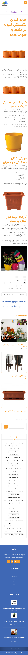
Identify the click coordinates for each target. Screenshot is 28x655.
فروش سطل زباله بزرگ (19, 500)
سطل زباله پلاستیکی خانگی (13, 474)
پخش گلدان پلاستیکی (9, 526)
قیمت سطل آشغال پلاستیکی (14, 517)
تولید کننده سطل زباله (8, 443)
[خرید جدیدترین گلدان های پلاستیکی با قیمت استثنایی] (14, 616)
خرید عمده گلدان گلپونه (21, 285)
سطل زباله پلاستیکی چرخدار (18, 491)
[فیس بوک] (18, 561)
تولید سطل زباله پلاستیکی (18, 443)
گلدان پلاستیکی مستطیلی (17, 413)
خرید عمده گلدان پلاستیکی (9, 283)
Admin (21, 277)
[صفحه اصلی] (25, 11)
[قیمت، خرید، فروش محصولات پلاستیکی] (4, 3)
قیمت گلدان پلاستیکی (18, 526)
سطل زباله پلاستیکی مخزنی (13, 483)
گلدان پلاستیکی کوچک (19, 534)
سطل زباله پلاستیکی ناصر (14, 488)
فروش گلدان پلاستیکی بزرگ (13, 514)
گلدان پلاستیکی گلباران (9, 534)
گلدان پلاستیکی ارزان (19, 528)
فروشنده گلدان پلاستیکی (14, 506)
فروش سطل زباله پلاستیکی (8, 500)
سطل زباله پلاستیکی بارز (8, 468)
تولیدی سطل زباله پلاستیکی (14, 448)
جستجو (6, 426)
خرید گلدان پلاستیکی (11, 285)
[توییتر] (15, 561)
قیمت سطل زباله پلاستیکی (9, 520)
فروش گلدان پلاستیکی (14, 511)
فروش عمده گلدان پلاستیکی (14, 503)
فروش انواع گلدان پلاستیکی (14, 494)
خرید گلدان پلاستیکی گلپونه (20, 288)
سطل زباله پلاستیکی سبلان (13, 477)
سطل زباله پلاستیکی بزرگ (14, 471)
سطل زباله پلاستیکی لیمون (13, 480)
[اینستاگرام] (12, 561)
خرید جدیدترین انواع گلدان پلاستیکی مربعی (14, 608)
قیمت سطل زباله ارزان (19, 520)
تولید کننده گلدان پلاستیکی (18, 445)
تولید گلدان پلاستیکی (8, 445)
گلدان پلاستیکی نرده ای (9, 531)
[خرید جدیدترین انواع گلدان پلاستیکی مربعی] (14, 603)
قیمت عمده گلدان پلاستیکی (14, 523)
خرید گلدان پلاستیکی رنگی (13, 463)
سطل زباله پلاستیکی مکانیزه (13, 486)
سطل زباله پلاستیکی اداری (14, 466)
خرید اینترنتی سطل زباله (14, 454)
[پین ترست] (8, 561)
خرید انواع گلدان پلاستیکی (13, 451)
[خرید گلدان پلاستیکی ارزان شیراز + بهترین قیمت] (14, 632)
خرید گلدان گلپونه (11, 288)
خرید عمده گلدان (19, 283)
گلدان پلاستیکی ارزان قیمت (9, 528)
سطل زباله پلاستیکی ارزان (19, 468)
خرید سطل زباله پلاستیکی (18, 457)
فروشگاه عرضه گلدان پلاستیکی (14, 508)
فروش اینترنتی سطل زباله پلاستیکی (14, 497)
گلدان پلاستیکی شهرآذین (19, 531)
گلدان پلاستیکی (19, 280)
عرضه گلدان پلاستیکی (8, 491)
